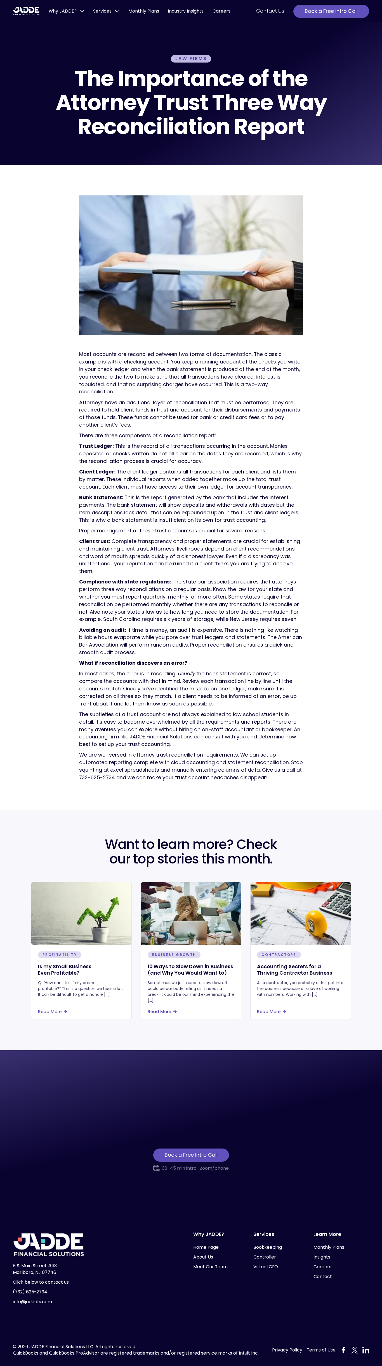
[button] (66, 11)
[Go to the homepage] (48, 1245)
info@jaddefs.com (32, 1301)
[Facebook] (343, 1350)
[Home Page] (26, 11)
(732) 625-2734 (30, 1292)
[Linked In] (365, 1350)
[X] (354, 1350)
